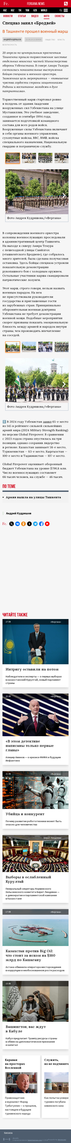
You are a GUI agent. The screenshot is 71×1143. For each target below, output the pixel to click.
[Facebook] (41, 524)
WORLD (44, 10)
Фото (46, 16)
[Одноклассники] (23, 524)
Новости (8, 16)
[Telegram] (35, 524)
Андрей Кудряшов (12, 39)
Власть (61, 39)
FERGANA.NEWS (36, 4)
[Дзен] (29, 524)
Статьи (22, 16)
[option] (12, 158)
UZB (35, 10)
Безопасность (9, 44)
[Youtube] (47, 524)
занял (47, 422)
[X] (11, 524)
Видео (34, 16)
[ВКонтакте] (17, 524)
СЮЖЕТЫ (59, 16)
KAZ (5, 10)
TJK (19, 10)
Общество (50, 39)
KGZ (12, 10)
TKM (27, 10)
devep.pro (62, 1140)
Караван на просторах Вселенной (15, 1064)
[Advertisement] (35, 568)
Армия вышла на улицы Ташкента (33, 497)
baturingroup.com (35, 1140)
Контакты (8, 1132)
